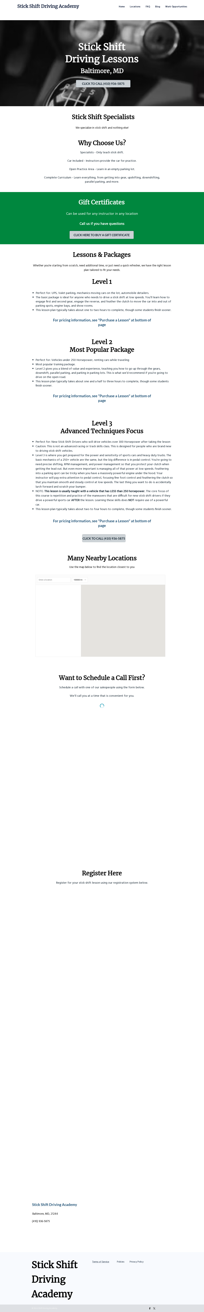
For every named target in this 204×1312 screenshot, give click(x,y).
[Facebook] (149, 1308)
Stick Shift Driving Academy (48, 6)
